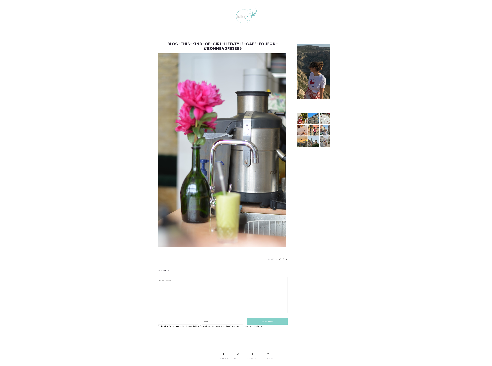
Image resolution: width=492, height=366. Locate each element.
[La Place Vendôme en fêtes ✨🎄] (313, 118)
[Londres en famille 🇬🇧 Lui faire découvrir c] (325, 141)
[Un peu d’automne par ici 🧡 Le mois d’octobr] (302, 130)
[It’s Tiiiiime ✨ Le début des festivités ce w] (302, 118)
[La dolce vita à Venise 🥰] (325, 130)
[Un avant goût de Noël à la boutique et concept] (325, 118)
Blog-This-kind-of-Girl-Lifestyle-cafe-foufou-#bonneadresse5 (222, 46)
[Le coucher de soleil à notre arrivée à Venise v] (302, 141)
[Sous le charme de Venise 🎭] (313, 130)
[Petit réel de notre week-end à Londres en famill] (313, 141)
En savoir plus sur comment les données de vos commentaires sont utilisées (231, 326)
